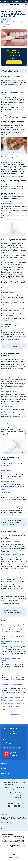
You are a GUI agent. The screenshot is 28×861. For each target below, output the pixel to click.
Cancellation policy (14, 795)
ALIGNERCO (18, 332)
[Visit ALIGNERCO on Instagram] (7, 748)
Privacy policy (8, 787)
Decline (14, 854)
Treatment (6, 19)
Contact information (14, 792)
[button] (2, 4)
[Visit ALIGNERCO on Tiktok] (16, 748)
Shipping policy (15, 790)
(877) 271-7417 (7, 743)
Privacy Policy (10, 846)
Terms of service (19, 787)
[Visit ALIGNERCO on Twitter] (10, 748)
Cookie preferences (14, 797)
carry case (23, 378)
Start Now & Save (14, 62)
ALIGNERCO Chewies (11, 346)
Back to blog (15, 714)
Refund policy (19, 785)
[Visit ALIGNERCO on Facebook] (4, 748)
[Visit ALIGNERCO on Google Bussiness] (19, 748)
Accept (14, 850)
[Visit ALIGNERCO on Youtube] (13, 748)
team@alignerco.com (9, 742)
